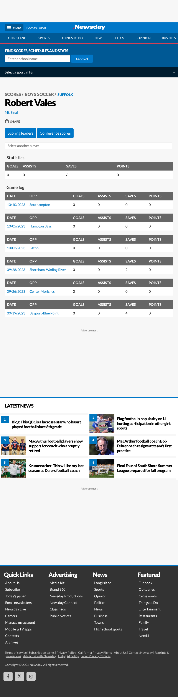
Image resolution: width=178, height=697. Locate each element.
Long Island (16, 38)
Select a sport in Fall (19, 72)
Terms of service (16, 652)
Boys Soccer (39, 94)
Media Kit (57, 583)
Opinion (144, 38)
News (98, 38)
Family (144, 622)
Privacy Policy (66, 652)
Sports (43, 38)
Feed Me (120, 38)
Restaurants (148, 616)
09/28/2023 (16, 269)
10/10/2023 (16, 204)
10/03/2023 (16, 248)
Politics (99, 602)
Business (100, 616)
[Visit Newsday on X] (19, 676)
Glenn (34, 248)
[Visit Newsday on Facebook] (8, 676)
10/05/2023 (16, 226)
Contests (12, 635)
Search (82, 58)
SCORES (13, 94)
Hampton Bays (41, 226)
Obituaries (147, 589)
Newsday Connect (63, 602)
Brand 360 (57, 589)
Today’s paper (15, 596)
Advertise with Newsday (39, 656)
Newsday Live (15, 609)
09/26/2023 (16, 291)
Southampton (40, 204)
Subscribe (12, 589)
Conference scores (55, 133)
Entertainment (150, 609)
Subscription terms (41, 652)
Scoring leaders (20, 133)
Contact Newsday (141, 652)
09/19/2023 (16, 313)
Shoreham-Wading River (48, 269)
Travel (143, 629)
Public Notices (60, 616)
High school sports (108, 629)
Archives (11, 642)
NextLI (144, 635)
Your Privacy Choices (95, 656)
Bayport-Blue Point (44, 313)
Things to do (72, 38)
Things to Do (148, 602)
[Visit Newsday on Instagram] (31, 676)
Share (15, 121)
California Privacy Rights (95, 652)
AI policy (73, 656)
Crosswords (148, 596)
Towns (99, 622)
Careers (11, 616)
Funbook (145, 583)
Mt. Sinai (11, 112)
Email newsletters (18, 602)
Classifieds (58, 609)
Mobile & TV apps (18, 629)
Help (61, 656)
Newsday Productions (66, 596)
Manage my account (20, 622)
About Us (12, 583)
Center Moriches (42, 291)
